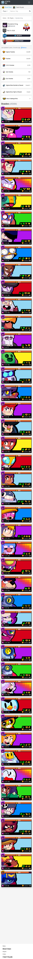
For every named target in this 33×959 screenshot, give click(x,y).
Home (4, 18)
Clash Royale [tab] (20, 7)
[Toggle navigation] (29, 2)
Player (5, 11)
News (4, 946)
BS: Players (11, 18)
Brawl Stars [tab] (8, 7)
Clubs (4, 954)
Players (4, 952)
